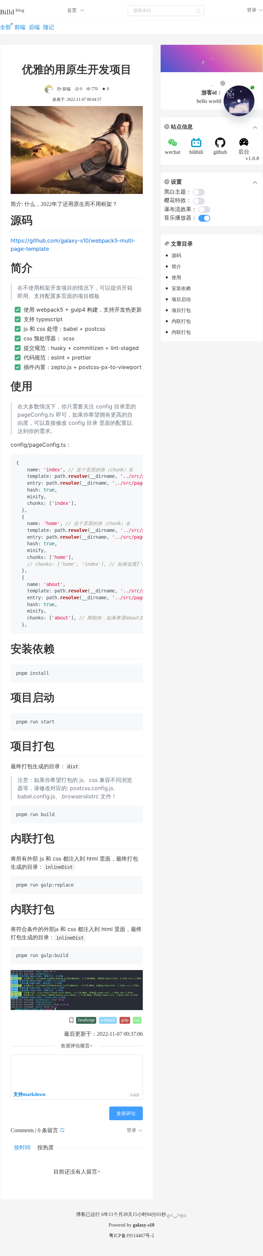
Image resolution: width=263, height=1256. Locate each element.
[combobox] (166, 10)
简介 (176, 266)
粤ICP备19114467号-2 (131, 1235)
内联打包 (181, 321)
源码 (176, 255)
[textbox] (166, 10)
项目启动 (181, 299)
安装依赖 (181, 288)
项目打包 (181, 310)
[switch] (199, 192)
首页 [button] (72, 10)
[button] (255, 10)
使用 (176, 277)
